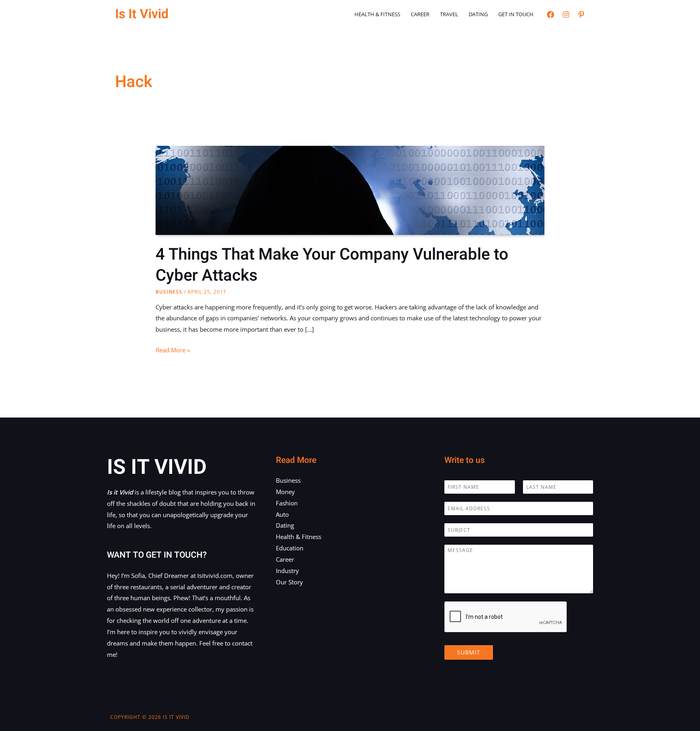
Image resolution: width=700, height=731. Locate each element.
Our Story (289, 582)
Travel (449, 14)
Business (169, 291)
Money (285, 492)
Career (420, 14)
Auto (282, 514)
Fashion (287, 503)
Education (289, 548)
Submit (468, 652)
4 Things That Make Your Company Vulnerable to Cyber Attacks (332, 265)
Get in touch (516, 14)
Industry (287, 571)
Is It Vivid (142, 13)
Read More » (173, 350)
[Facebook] (550, 14)
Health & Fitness (377, 14)
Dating (478, 14)
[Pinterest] (581, 14)
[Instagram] (566, 14)
